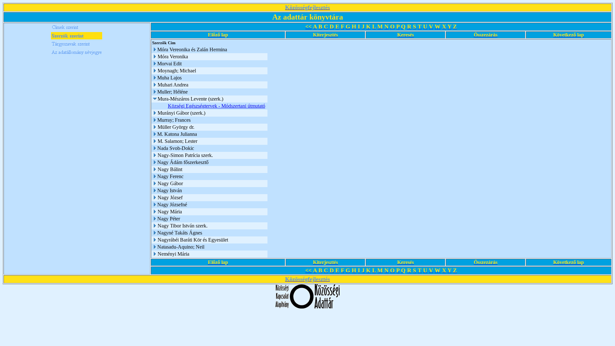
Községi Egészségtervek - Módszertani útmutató (216, 106)
